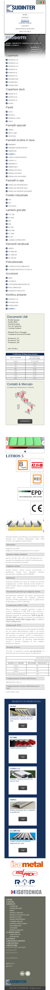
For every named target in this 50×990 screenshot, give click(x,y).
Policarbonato (14, 262)
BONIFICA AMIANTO (35, 48)
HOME (25, 15)
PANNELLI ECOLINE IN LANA (19, 915)
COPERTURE (14, 906)
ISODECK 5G (12, 100)
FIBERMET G (12, 164)
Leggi (22, 725)
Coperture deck (15, 89)
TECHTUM (12, 136)
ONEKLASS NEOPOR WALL (18, 188)
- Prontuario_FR (13, 342)
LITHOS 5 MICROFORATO (17, 157)
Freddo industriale (17, 195)
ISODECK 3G (12, 94)
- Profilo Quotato (13, 320)
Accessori (12, 273)
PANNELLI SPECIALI (16, 912)
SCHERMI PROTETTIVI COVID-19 (20, 270)
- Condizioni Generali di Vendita (19, 334)
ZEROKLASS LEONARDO (17, 176)
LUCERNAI (12, 281)
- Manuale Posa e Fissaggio (17, 332)
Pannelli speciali (16, 125)
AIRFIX (10, 130)
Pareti (9, 107)
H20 (9, 221)
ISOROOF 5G (12, 76)
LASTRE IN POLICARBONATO (18, 266)
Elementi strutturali (17, 244)
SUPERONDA (13, 82)
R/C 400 (10, 227)
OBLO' (10, 278)
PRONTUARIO (12, 945)
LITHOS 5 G (12, 160)
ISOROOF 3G (12, 69)
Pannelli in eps (15, 180)
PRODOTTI (25, 20)
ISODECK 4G (12, 97)
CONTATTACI (25, 421)
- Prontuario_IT (13, 338)
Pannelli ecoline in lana (20, 140)
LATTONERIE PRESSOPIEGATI (19, 284)
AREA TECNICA (25, 32)
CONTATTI (25, 26)
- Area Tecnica (12, 348)
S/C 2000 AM (12, 255)
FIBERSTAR (12, 151)
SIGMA (10, 103)
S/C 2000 (11, 234)
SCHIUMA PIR (14, 936)
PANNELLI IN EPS (15, 917)
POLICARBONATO (14, 288)
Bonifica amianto (16, 294)
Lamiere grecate (16, 210)
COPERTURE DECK (16, 908)
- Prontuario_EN (13, 340)
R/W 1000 (11, 230)
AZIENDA (25, 17)
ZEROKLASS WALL (15, 170)
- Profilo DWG (12, 322)
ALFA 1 (10, 112)
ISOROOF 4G (12, 73)
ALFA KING (12, 206)
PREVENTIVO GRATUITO (25, 29)
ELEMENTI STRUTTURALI (18, 923)
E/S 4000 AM (12, 252)
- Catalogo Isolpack (14, 328)
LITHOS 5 (15, 45)
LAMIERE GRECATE (16, 921)
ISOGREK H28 (13, 79)
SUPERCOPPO (13, 85)
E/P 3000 (11, 218)
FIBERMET (12, 145)
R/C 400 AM (12, 258)
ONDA (10, 121)
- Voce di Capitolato (14, 326)
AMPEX (11, 248)
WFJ (9, 203)
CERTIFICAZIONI (25, 23)
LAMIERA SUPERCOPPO (17, 240)
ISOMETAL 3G (13, 60)
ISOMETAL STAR (14, 118)
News (10, 966)
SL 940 (10, 237)
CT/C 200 (11, 214)
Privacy (11, 963)
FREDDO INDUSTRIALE (17, 919)
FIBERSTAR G (13, 167)
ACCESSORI (13, 928)
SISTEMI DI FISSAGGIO (16, 291)
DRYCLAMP (12, 133)
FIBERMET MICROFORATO (17, 148)
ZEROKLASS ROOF (15, 173)
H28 (9, 224)
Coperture (12, 55)
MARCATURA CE (15, 934)
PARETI (12, 910)
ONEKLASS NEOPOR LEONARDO (20, 191)
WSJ (9, 200)
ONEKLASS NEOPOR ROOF (18, 185)
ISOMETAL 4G (13, 63)
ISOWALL (11, 115)
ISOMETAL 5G (13, 66)
